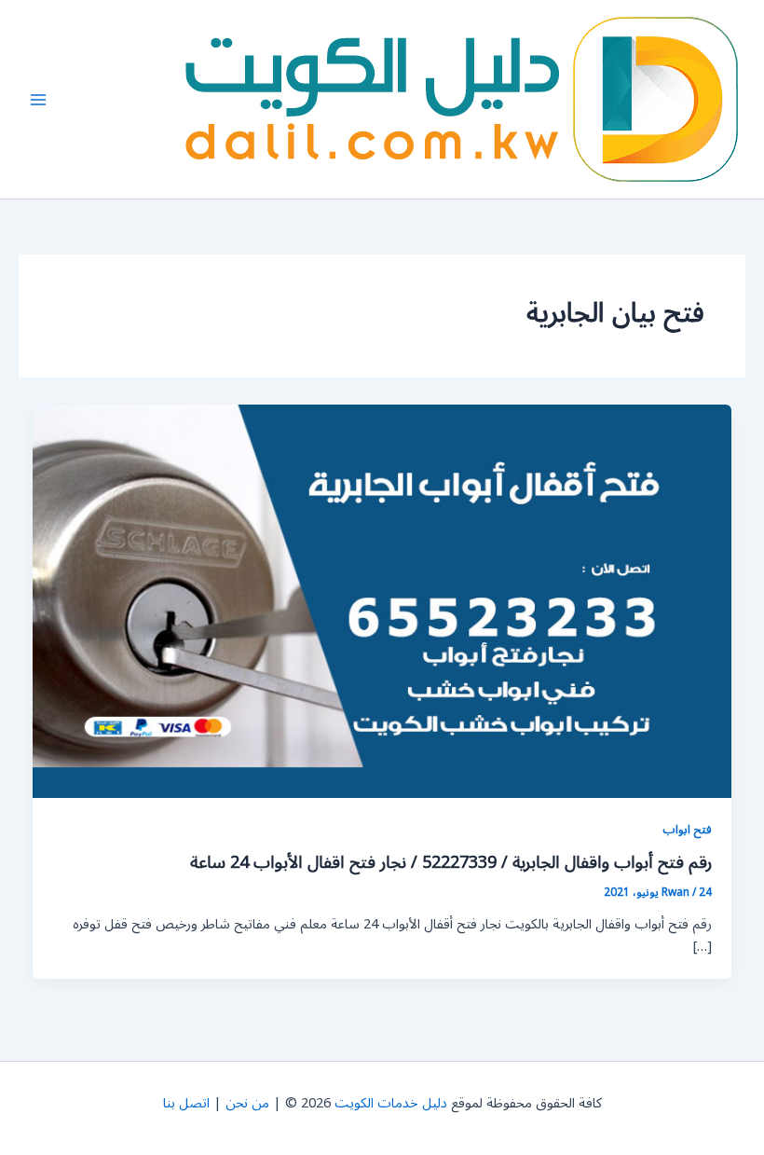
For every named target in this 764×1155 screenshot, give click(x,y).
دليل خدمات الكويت (390, 1103)
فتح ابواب (687, 829)
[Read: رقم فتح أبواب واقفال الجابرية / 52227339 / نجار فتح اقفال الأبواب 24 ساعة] (382, 600)
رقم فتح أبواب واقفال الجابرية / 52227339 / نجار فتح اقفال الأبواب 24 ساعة (451, 862)
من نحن (247, 1103)
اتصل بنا (186, 1103)
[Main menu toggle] (38, 99)
